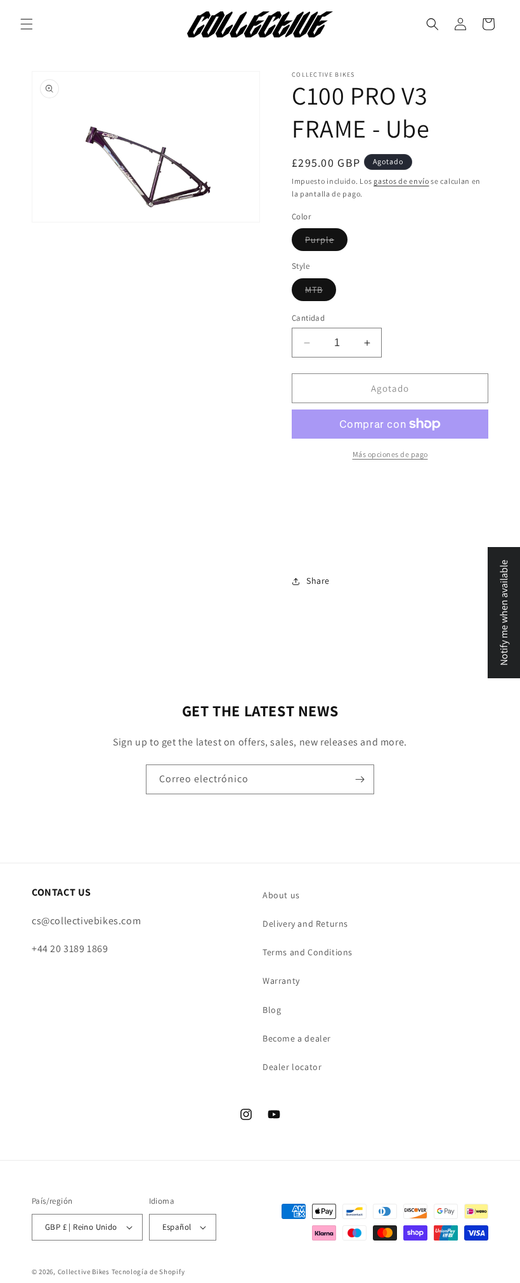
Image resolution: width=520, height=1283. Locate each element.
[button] (27, 24)
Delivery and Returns (305, 923)
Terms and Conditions (308, 952)
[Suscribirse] (360, 779)
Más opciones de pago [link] (390, 454)
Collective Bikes (84, 1271)
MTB (320, 292)
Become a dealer (297, 1038)
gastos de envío (401, 181)
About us (281, 895)
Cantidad (308, 318)
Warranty (281, 980)
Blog (272, 1009)
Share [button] (318, 580)
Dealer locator (292, 1067)
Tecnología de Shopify (148, 1271)
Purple (326, 242)
